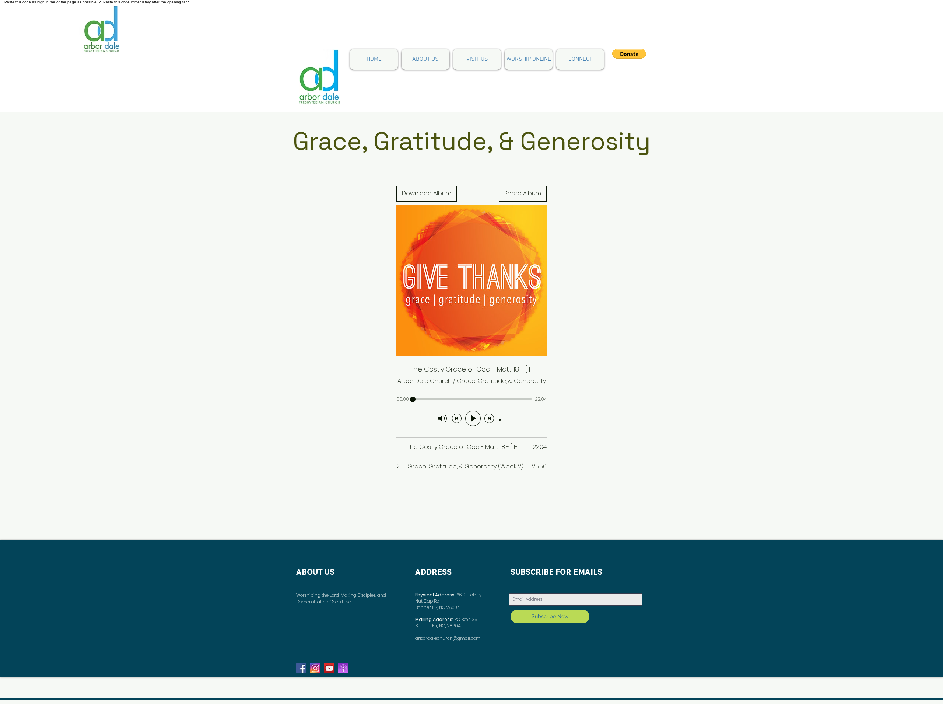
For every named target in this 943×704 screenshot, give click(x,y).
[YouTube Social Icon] (329, 668)
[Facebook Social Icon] (301, 668)
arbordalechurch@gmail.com (448, 638)
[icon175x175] (315, 668)
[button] (580, 59)
